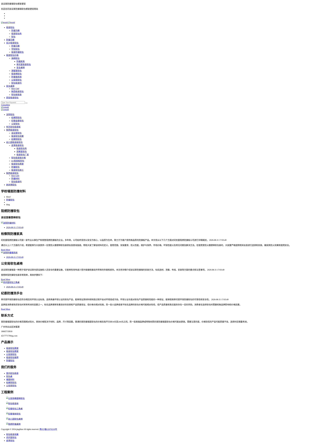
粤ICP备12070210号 (48, 429)
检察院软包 (16, 118)
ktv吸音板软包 (17, 161)
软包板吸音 (16, 95)
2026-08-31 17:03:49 (14, 227)
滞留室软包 (16, 71)
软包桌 (9, 376)
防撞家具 (20, 61)
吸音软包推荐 (12, 357)
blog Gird (15, 88)
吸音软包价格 (12, 55)
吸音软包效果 (17, 136)
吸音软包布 (16, 34)
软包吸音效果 (12, 434)
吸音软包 (10, 27)
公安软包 (15, 124)
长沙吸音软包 (12, 43)
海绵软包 (15, 58)
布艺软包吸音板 (13, 127)
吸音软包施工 (17, 170)
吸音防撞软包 (17, 52)
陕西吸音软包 (17, 91)
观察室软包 (21, 151)
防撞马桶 (15, 30)
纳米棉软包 (11, 185)
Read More (5, 250)
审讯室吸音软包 (23, 64)
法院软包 (10, 114)
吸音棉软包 (16, 74)
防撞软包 (15, 167)
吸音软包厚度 (17, 164)
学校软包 (15, 49)
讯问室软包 (11, 437)
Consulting (5, 105)
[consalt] (5, 107)
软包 (13, 37)
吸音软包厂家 (22, 155)
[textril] (4, 22)
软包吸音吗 (16, 83)
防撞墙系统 (16, 77)
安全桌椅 (20, 67)
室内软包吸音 (12, 373)
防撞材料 (15, 178)
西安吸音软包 (12, 98)
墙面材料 (10, 379)
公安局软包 (16, 80)
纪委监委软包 (17, 121)
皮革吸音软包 (17, 145)
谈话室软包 (16, 133)
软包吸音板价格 (18, 158)
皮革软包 (10, 440)
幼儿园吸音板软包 (14, 142)
